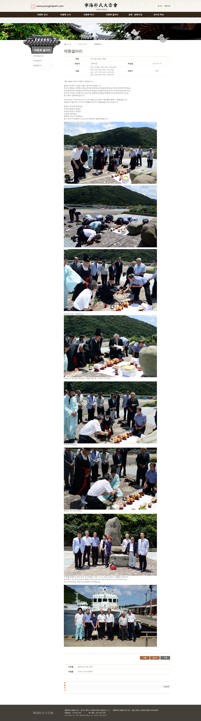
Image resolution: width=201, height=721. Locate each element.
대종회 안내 (42, 14)
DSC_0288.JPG (108, 75)
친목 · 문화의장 (135, 14)
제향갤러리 (37, 65)
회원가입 (167, 6)
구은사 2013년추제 (85, 672)
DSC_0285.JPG (96, 75)
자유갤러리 (37, 61)
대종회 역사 (89, 14)
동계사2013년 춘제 (85, 667)
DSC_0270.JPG (96, 70)
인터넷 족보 (158, 14)
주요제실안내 (38, 56)
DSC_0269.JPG (110, 67)
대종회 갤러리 (112, 14)
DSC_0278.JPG (108, 72)
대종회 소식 (65, 14)
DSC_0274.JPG (108, 70)
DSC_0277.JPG (96, 72)
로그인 (160, 6)
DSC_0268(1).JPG (97, 67)
